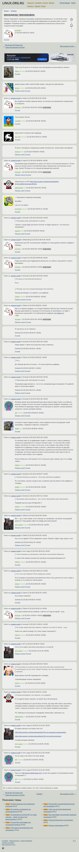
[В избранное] (71, 19)
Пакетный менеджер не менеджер (60, 820)
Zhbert (17, 296)
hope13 (17, 152)
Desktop (14, 11)
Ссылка (6, 39)
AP (16, 413)
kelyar (17, 88)
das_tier (17, 137)
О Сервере (5, 841)
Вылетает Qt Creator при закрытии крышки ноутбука (15, 46)
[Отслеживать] (71, 25)
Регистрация (65, 3)
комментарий (15, 98)
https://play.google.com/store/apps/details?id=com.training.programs (38, 736)
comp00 (17, 121)
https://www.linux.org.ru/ (8, 844)
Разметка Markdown (26, 841)
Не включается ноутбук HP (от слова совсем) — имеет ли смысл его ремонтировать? (21, 817)
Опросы (30, 6)
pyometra (18, 209)
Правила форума (14, 841)
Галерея (38, 3)
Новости (30, 3)
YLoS (17, 428)
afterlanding (19, 188)
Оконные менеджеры (56, 825)
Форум (51, 3)
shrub (17, 683)
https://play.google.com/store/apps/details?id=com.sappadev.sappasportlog (40, 732)
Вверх (74, 841)
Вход (73, 3)
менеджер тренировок (19, 14)
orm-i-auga (18, 525)
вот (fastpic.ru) (59, 313)
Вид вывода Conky (67, 46)
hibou (17, 71)
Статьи (45, 3)
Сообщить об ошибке (8, 842)
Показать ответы (20, 175)
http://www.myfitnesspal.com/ (32, 773)
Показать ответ (19, 91)
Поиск (43, 6)
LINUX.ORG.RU (13, 3)
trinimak (17, 30)
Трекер (37, 6)
